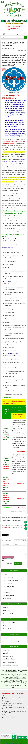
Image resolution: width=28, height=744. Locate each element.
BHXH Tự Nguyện (7, 611)
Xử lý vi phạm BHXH (8, 614)
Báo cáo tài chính (7, 629)
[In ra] (22, 50)
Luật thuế (5, 653)
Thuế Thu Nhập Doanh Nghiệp (10, 580)
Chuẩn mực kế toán (8, 626)
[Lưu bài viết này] (25, 50)
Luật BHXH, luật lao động (9, 662)
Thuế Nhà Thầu (7, 592)
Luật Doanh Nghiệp (8, 656)
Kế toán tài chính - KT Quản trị (10, 623)
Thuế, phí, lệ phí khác (8, 595)
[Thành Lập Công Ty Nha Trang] (14, 9)
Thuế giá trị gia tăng (8, 577)
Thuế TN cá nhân (7, 583)
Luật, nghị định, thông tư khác (10, 665)
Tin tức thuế (6, 650)
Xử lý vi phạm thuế (7, 598)
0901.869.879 (22, 737)
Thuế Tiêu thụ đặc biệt (8, 586)
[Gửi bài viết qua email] (19, 50)
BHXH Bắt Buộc (7, 608)
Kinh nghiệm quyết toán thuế (10, 638)
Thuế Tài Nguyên (7, 589)
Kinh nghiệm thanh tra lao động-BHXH (12, 641)
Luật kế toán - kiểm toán (9, 659)
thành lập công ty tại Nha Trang (18, 683)
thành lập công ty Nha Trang (13, 670)
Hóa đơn (5, 574)
